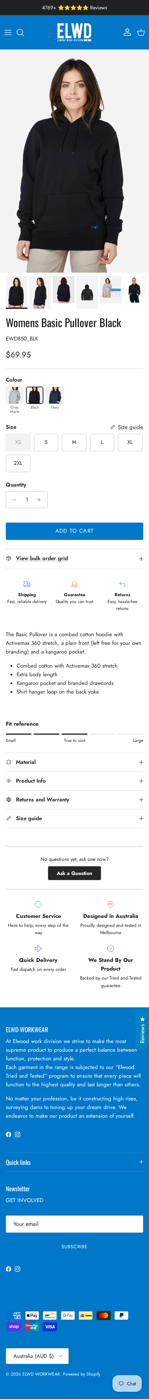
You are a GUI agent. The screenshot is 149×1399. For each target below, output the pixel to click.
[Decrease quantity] (12, 500)
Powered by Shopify (81, 1374)
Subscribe (74, 1246)
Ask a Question (79, 874)
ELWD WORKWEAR (41, 1374)
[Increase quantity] (41, 500)
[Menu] (8, 32)
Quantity (16, 485)
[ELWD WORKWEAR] (74, 32)
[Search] (24, 32)
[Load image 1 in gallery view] (74, 161)
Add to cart (74, 531)
